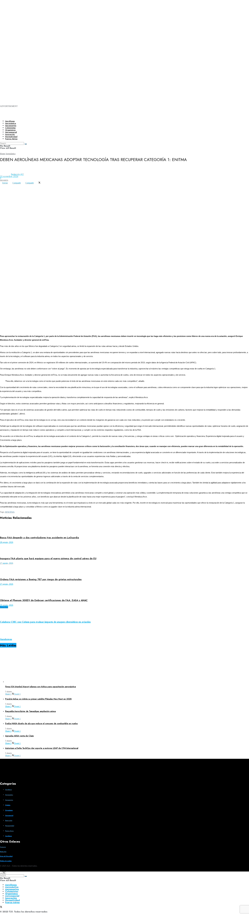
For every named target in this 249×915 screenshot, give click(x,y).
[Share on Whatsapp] (2, 185)
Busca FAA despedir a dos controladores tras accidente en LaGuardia (39, 537)
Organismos (9, 810)
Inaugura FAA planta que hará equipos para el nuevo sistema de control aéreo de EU (48, 558)
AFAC (7, 512)
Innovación (8, 820)
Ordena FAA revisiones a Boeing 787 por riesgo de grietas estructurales (41, 579)
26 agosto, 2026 (6, 605)
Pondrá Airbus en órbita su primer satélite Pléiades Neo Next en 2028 (38, 698)
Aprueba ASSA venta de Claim (19, 735)
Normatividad (9, 825)
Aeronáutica (10, 123)
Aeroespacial (9, 815)
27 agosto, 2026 (6, 563)
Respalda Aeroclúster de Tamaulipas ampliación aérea (30, 711)
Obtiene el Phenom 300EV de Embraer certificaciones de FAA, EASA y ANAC (44, 600)
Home (2, 154)
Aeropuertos (10, 125)
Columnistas (11, 891)
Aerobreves (6, 639)
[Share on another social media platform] (2, 187)
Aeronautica (9, 795)
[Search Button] (26, 876)
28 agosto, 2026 (6, 542)
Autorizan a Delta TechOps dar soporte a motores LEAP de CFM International (41, 748)
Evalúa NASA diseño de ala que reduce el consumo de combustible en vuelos (41, 723)
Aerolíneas (10, 121)
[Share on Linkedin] (7, 185)
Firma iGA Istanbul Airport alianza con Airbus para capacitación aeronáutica (40, 686)
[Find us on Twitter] (1, 870)
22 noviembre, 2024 (9, 176)
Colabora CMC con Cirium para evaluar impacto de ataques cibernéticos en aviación (45, 621)
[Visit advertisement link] (104, 34)
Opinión (7, 805)
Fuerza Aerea (9, 831)
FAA (12, 512)
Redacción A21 (17, 174)
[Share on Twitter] (39, 183)
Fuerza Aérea (12, 902)
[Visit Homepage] (89, 116)
